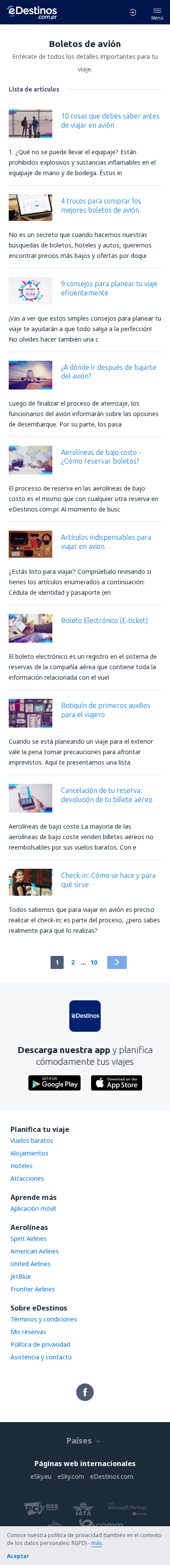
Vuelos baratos (31, 1140)
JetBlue (20, 1276)
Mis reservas (28, 1332)
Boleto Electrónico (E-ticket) (104, 620)
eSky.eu (41, 1476)
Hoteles (21, 1166)
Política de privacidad (40, 1344)
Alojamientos (29, 1153)
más (96, 1543)
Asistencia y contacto (41, 1357)
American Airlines (34, 1251)
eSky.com (71, 1476)
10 (93, 962)
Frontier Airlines (32, 1289)
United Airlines (30, 1264)
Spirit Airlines (28, 1238)
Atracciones (27, 1178)
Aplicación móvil (33, 1208)
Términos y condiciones (43, 1319)
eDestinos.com (111, 1476)
